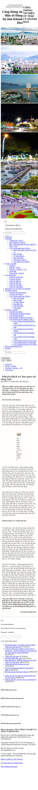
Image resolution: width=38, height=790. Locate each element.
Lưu (3, 360)
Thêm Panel (6, 358)
